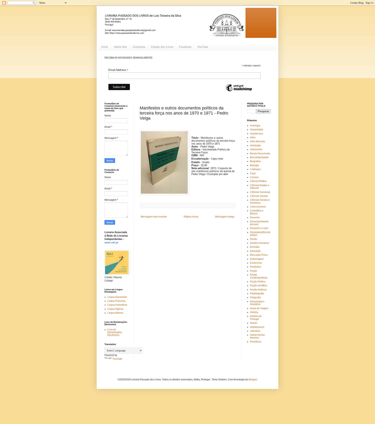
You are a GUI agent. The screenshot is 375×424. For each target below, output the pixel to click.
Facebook (185, 46)
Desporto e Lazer (259, 228)
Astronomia (256, 149)
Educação (255, 251)
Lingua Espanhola (117, 297)
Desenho (255, 217)
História (254, 312)
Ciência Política (258, 181)
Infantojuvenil (257, 327)
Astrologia (255, 145)
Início (104, 46)
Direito (253, 239)
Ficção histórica (258, 289)
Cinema (254, 177)
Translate (117, 358)
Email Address (118, 70)
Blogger (253, 379)
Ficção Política (257, 281)
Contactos (139, 46)
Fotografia (255, 297)
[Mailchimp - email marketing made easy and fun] (238, 91)
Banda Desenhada (260, 153)
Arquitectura (256, 133)
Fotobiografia (257, 293)
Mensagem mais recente (154, 216)
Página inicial (191, 216)
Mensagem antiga (224, 216)
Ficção (253, 271)
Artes (252, 137)
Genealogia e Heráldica (257, 303)
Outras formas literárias (257, 336)
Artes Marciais (257, 141)
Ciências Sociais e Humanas (260, 201)
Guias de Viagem (259, 308)
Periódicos (255, 341)
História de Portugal (256, 317)
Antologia (255, 125)
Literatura (255, 331)
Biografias (255, 161)
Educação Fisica (259, 255)
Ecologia (254, 247)
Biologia (254, 165)
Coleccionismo (258, 206)
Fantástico (255, 266)
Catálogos (255, 169)
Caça (253, 173)
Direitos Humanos (259, 243)
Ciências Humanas (260, 192)
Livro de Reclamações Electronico (114, 332)
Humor (253, 323)
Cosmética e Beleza (256, 212)
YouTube (202, 46)
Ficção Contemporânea (258, 276)
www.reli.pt (111, 242)
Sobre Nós (120, 46)
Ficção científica (258, 285)
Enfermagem (257, 259)
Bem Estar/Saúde (259, 157)
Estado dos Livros (162, 46)
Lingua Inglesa (115, 309)
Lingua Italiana (115, 312)
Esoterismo (256, 263)
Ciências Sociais (259, 196)
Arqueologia (256, 129)
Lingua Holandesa (117, 304)
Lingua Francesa (116, 301)
